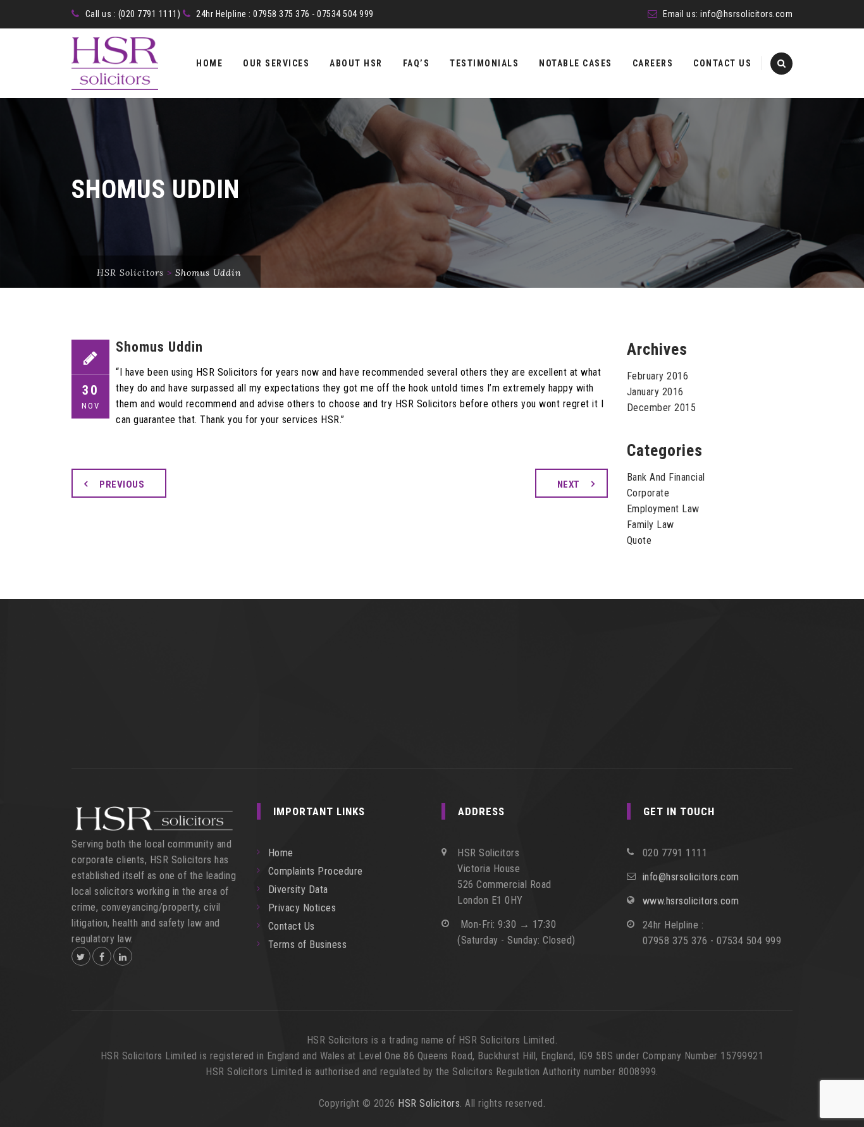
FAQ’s (416, 63)
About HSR (356, 63)
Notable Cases (575, 63)
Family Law (650, 525)
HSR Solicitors (429, 1103)
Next (568, 484)
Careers (653, 63)
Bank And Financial (666, 477)
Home (209, 63)
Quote (639, 540)
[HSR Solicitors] (114, 63)
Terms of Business (307, 945)
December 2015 (661, 408)
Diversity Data (298, 890)
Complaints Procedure (315, 871)
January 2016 (655, 392)
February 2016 (658, 376)
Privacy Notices (302, 908)
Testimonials (484, 63)
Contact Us (722, 63)
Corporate (648, 493)
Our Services (276, 63)
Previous (121, 484)
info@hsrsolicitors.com (746, 14)
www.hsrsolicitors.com (691, 901)
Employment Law (663, 509)
